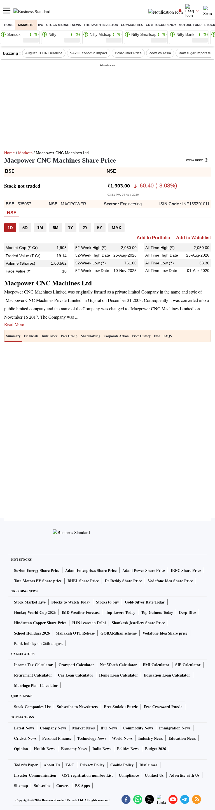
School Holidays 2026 (32, 633)
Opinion (21, 749)
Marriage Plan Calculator (36, 685)
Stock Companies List (32, 707)
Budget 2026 (155, 749)
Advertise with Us (184, 775)
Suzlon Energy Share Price (36, 570)
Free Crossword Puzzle (163, 707)
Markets (25, 25)
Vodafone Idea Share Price (170, 581)
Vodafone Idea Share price (164, 633)
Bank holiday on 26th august (38, 643)
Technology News (91, 738)
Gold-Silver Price (128, 53)
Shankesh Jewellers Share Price (138, 623)
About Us (52, 765)
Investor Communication (35, 775)
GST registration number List (87, 775)
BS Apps (82, 785)
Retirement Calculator (33, 675)
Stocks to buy (107, 602)
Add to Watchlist (193, 238)
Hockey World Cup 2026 (35, 612)
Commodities (132, 25)
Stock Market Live (30, 602)
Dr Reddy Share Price (123, 581)
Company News (53, 728)
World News (122, 738)
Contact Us (154, 775)
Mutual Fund (190, 25)
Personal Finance (56, 738)
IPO (40, 25)
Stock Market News (63, 25)
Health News (44, 749)
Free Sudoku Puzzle (121, 707)
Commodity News (138, 728)
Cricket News (25, 738)
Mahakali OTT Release (75, 633)
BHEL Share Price (83, 581)
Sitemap (21, 785)
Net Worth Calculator (118, 665)
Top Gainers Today (157, 612)
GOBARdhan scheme (119, 633)
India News (101, 749)
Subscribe (42, 785)
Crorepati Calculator (76, 665)
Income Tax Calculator (33, 665)
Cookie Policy (122, 765)
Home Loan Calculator (118, 675)
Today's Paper (26, 765)
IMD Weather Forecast (81, 612)
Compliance (129, 775)
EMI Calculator (156, 665)
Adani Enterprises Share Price (90, 570)
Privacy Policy (92, 765)
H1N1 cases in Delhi (89, 623)
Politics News (128, 749)
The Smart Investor (101, 25)
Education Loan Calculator (167, 675)
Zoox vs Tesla (160, 53)
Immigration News (174, 728)
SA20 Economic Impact (88, 53)
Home (8, 25)
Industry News (150, 738)
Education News (182, 738)
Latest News (24, 728)
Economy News (74, 749)
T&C (70, 765)
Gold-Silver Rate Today (145, 602)
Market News (83, 728)
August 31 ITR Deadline (43, 53)
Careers (62, 785)
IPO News (109, 728)
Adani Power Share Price (143, 570)
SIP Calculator (187, 665)
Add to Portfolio (153, 238)
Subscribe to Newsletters (77, 707)
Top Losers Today (120, 612)
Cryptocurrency (161, 25)
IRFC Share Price (186, 570)
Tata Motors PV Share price (38, 581)
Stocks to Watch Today (71, 602)
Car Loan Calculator (75, 675)
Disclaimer (148, 765)
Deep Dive (187, 612)
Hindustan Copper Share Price (40, 623)
